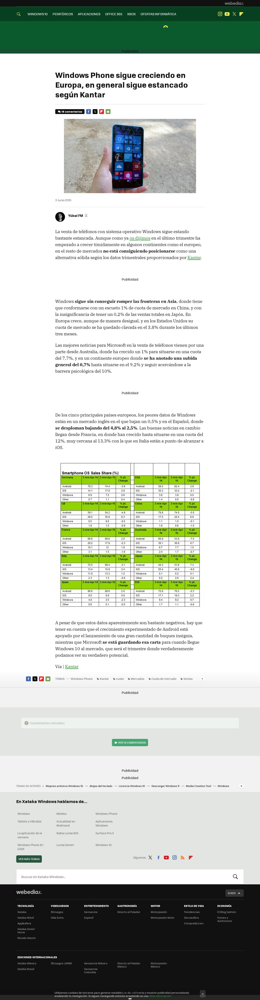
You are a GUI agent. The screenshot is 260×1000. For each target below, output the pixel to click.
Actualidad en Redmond (65, 823)
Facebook (88, 111)
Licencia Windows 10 (132, 786)
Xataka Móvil (25, 917)
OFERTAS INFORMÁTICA (158, 14)
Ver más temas (29, 859)
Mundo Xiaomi (26, 938)
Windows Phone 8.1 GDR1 (30, 847)
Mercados (137, 679)
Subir (232, 893)
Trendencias (192, 912)
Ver (132, 742)
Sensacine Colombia (91, 970)
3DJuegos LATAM (61, 963)
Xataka (21, 912)
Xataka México (26, 963)
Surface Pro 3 (104, 833)
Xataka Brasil (25, 969)
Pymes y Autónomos (224, 919)
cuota (120, 679)
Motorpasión (159, 912)
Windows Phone (82, 679)
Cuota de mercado (164, 679)
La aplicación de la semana (29, 835)
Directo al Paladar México (128, 964)
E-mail (108, 111)
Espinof (88, 917)
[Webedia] (234, 3)
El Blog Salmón (226, 912)
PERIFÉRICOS (63, 14)
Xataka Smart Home (26, 930)
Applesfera (24, 923)
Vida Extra (57, 917)
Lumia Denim (65, 845)
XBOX (131, 14)
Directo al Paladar (128, 912)
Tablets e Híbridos (29, 821)
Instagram (220, 14)
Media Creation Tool (199, 786)
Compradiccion (194, 923)
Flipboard (241, 14)
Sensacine (91, 912)
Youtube (227, 14)
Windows (23, 814)
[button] (77, 215)
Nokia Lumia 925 (67, 833)
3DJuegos (57, 912)
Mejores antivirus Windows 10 (65, 786)
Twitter (234, 14)
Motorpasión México (159, 964)
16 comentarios (72, 111)
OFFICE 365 (113, 14)
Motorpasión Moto (162, 917)
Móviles (61, 814)
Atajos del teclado (101, 786)
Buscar (235, 876)
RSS (182, 857)
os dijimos (140, 238)
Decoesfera (191, 917)
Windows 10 (103, 845)
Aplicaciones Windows (104, 823)
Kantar (193, 257)
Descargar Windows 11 (166, 786)
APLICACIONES (89, 14)
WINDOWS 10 (38, 14)
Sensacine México (95, 963)
